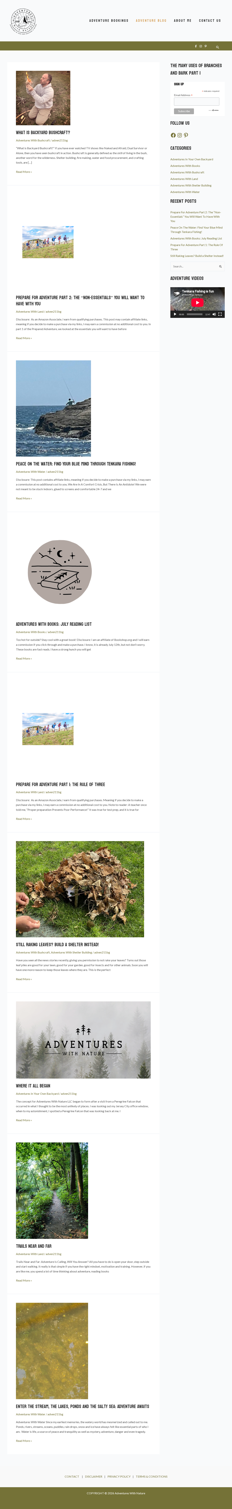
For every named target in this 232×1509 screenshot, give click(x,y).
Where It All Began (33, 1086)
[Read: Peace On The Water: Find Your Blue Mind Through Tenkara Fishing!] (53, 408)
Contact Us (210, 20)
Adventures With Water (30, 471)
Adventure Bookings (109, 20)
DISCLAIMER (93, 1476)
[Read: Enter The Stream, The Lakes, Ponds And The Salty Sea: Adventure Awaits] (52, 1350)
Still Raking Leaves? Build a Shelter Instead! (57, 944)
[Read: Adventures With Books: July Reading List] (61, 568)
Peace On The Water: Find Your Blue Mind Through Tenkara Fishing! (76, 464)
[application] (197, 302)
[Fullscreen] (220, 314)
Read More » (24, 171)
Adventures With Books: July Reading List (54, 624)
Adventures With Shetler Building (71, 952)
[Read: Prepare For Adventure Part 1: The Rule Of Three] (48, 728)
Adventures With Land (30, 311)
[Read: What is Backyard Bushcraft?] (43, 97)
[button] (217, 47)
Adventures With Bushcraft (33, 140)
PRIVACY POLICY (119, 1476)
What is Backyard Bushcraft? (43, 132)
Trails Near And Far (33, 1246)
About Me (183, 20)
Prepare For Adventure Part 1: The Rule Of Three (60, 784)
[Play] (175, 314)
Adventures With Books (31, 632)
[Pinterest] (205, 46)
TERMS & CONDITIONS (151, 1476)
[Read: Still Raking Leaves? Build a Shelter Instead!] (80, 888)
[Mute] (214, 314)
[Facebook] (195, 46)
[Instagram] (200, 46)
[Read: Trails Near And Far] (52, 1190)
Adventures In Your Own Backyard (37, 1093)
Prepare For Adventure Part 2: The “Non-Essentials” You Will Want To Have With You (80, 300)
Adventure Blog (151, 20)
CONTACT (72, 1476)
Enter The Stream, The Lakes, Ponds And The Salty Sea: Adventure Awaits (82, 1406)
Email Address (183, 95)
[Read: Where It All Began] (83, 1039)
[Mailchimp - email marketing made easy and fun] (213, 110)
